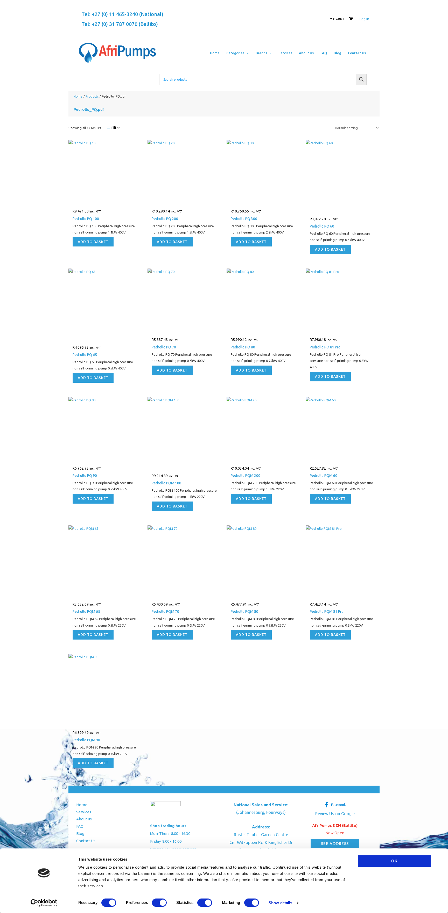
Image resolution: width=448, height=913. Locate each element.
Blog (80, 833)
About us (84, 819)
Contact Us (85, 841)
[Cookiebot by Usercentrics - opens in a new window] (44, 903)
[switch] (159, 902)
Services (83, 812)
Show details (280, 903)
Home (81, 804)
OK (394, 861)
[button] (246, 53)
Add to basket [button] (93, 242)
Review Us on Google (335, 813)
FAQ (79, 826)
